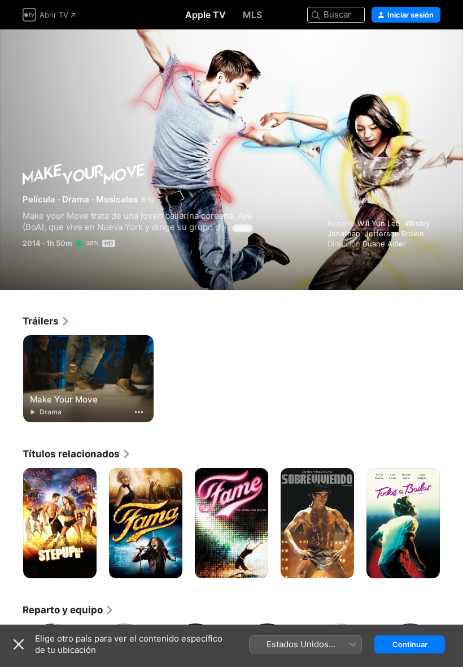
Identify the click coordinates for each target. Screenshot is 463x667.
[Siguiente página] (452, 523)
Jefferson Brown (394, 233)
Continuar (409, 644)
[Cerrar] (19, 644)
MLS (252, 14)
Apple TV (205, 14)
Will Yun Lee (378, 223)
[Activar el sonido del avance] (432, 51)
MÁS (242, 228)
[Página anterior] (11, 523)
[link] (46, 321)
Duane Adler (384, 243)
